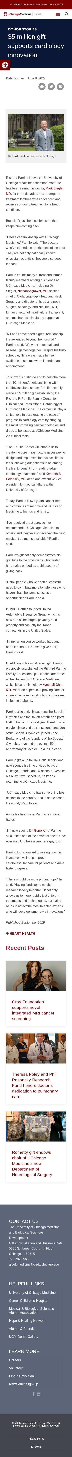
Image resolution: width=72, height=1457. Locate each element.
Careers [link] (15, 1360)
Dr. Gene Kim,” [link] (39, 830)
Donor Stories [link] (22, 29)
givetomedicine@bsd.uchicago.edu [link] (34, 1264)
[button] (57, 14)
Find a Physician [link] (21, 1376)
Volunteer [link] (16, 1368)
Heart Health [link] (22, 933)
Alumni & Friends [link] (22, 1329)
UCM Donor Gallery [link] (23, 1337)
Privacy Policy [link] (36, 1438)
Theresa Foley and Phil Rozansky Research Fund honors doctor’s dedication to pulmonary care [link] (35, 1085)
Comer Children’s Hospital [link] (28, 1301)
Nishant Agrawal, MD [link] (33, 291)
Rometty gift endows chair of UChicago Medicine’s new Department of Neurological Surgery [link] (32, 1163)
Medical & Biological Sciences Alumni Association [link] (31, 1311)
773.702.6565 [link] (19, 1259)
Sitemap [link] (36, 1446)
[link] (5, 65)
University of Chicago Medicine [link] (32, 1293)
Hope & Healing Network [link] (27, 1321)
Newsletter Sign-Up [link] (23, 1384)
